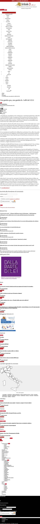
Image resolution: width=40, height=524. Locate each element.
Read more (2, 290)
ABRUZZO (10, 40)
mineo (6, 207)
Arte (7, 75)
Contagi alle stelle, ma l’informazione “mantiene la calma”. (13, 239)
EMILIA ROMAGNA (10, 46)
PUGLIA (10, 58)
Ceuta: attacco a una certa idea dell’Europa (9, 357)
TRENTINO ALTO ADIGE (10, 65)
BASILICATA (10, 41)
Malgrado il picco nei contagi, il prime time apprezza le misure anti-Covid (17, 245)
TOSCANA (10, 63)
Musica (7, 82)
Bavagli (9, 23)
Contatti (3, 520)
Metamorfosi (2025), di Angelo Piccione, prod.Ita (10, 413)
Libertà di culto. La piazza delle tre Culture (9, 350)
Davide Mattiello (4, 288)
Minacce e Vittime (9, 26)
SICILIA (10, 61)
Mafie (9, 29)
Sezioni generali (8, 14)
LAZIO (10, 49)
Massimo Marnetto (4, 339)
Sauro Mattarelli (4, 360)
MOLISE (10, 55)
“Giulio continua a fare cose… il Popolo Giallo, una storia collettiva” (14, 300)
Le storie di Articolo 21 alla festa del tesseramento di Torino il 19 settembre (16, 286)
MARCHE (10, 54)
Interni (8, 15)
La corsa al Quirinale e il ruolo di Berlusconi (10, 227)
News (1, 284)
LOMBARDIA (10, 52)
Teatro (7, 83)
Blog (1, 102)
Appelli (9, 37)
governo (3, 207)
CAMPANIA (10, 44)
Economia (8, 21)
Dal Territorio (8, 38)
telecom (9, 207)
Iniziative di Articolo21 (9, 35)
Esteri (8, 17)
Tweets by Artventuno (4, 502)
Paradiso (2, 337)
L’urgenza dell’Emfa (4, 344)
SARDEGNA (10, 60)
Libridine (7, 80)
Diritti (9, 32)
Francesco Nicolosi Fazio (5, 353)
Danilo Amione (4, 415)
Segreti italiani (9, 28)
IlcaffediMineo (4, 104)
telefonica (13, 207)
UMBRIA (10, 66)
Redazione (3, 295)
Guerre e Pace (9, 31)
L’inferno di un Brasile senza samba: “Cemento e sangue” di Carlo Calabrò (15, 402)
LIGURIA (10, 51)
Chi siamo (4, 518)
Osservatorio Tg (4, 217)
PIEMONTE (10, 57)
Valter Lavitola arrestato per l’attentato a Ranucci (11, 293)
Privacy (3, 521)
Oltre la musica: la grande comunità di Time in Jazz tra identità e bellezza (15, 423)
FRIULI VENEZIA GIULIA (10, 48)
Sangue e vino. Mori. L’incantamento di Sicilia (9, 433)
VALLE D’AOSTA (10, 68)
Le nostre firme (5, 519)
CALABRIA (10, 43)
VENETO (10, 69)
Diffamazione (9, 25)
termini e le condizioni (14, 199)
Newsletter (9, 87)
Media (9, 71)
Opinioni (1, 335)
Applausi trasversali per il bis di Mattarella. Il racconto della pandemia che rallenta (19, 221)
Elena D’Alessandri (4, 405)
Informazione (7, 18)
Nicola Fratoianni (4, 346)
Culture (7, 20)
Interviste (9, 85)
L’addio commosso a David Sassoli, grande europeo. (11, 233)
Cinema (7, 77)
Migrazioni (9, 34)
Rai (9, 73)
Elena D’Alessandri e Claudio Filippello (8, 425)
